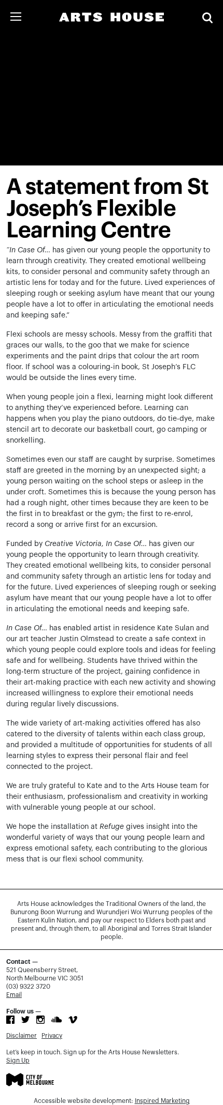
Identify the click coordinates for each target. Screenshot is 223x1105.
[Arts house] (111, 17)
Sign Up (18, 1060)
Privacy (51, 1036)
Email (14, 995)
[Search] (207, 17)
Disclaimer (21, 1036)
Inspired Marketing (162, 1101)
